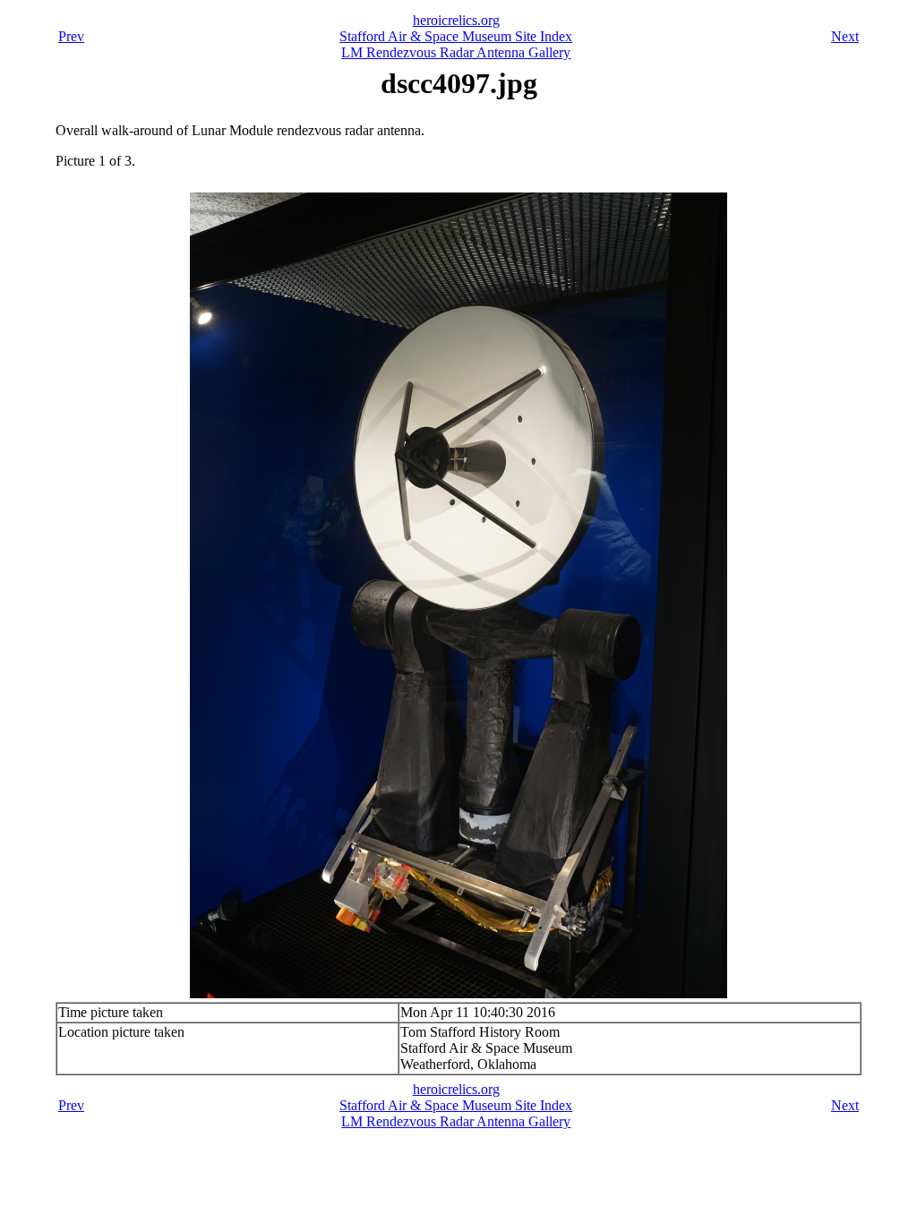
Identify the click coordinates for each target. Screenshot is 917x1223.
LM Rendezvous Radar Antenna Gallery (455, 52)
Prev (71, 36)
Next (845, 36)
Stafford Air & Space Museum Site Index (455, 36)
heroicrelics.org (456, 20)
